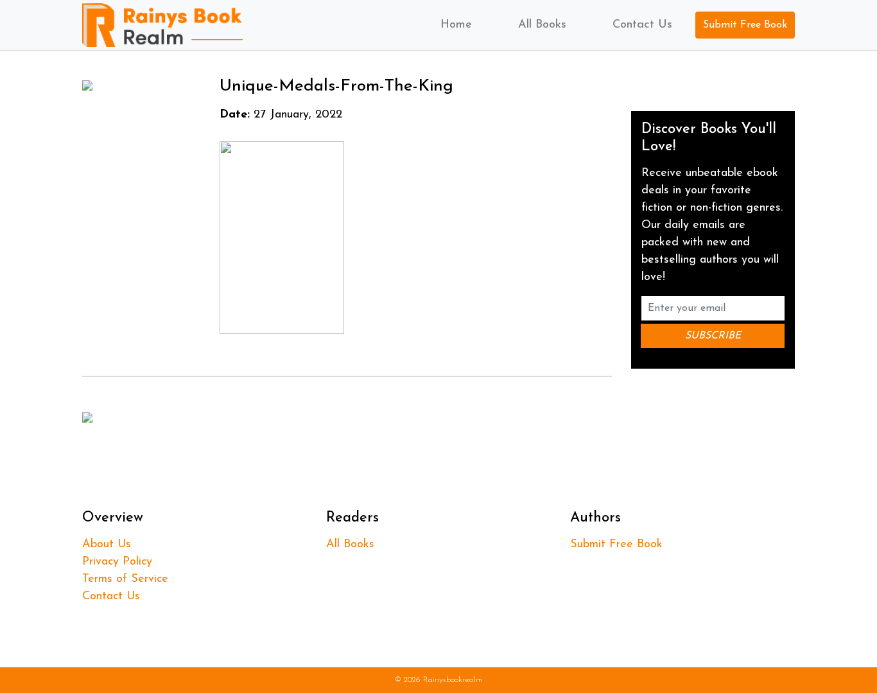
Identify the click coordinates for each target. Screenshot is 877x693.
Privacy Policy (117, 562)
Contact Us (642, 25)
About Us (106, 544)
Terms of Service (125, 579)
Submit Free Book (745, 25)
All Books (542, 25)
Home (456, 25)
